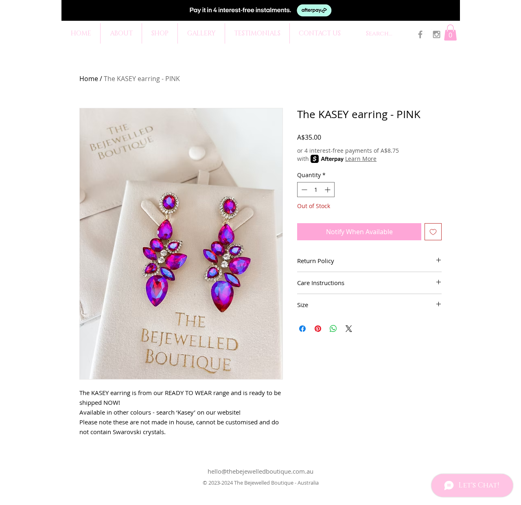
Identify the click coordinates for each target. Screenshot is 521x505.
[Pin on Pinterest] (318, 329)
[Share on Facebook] (302, 329)
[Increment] (328, 189)
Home (88, 78)
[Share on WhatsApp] (333, 329)
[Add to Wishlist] (433, 231)
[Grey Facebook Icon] (420, 34)
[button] (450, 32)
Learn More (361, 158)
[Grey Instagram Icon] (436, 34)
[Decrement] (303, 189)
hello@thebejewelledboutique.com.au (260, 471)
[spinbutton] (316, 189)
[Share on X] (349, 329)
